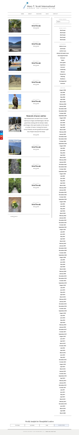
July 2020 (63, 259)
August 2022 (63, 201)
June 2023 (62, 178)
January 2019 (63, 301)
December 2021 (62, 220)
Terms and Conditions (51, 431)
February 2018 (62, 324)
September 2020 (63, 255)
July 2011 (63, 390)
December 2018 (62, 304)
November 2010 (63, 403)
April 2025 (62, 127)
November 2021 (63, 222)
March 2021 (63, 241)
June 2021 (62, 234)
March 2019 (63, 297)
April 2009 (62, 410)
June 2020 (62, 262)
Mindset (63, 72)
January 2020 (63, 273)
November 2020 (63, 250)
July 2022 (63, 204)
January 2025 (63, 134)
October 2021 (62, 225)
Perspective (63, 74)
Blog (47, 13)
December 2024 (62, 136)
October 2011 (62, 387)
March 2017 (63, 343)
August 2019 (63, 285)
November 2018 (63, 306)
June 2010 (62, 406)
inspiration (62, 65)
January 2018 (63, 327)
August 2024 (63, 146)
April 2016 (62, 350)
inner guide (63, 62)
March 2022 (63, 213)
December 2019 (62, 276)
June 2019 (62, 290)
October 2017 (62, 331)
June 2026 (62, 94)
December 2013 (62, 359)
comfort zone (62, 51)
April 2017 (62, 341)
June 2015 (62, 355)
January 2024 (63, 162)
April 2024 (62, 155)
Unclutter (62, 83)
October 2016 (62, 345)
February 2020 (62, 271)
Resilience (62, 78)
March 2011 (63, 399)
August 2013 (63, 364)
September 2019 (63, 283)
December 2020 (62, 248)
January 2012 (63, 383)
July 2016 (63, 348)
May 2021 (62, 236)
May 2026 (62, 97)
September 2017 (63, 334)
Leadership (62, 69)
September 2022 (63, 199)
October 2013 (62, 362)
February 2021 (62, 243)
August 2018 (63, 313)
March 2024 (63, 157)
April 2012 (62, 378)
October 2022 (62, 197)
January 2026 (63, 106)
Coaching (39, 13)
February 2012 (62, 380)
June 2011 (62, 392)
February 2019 (62, 299)
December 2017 (62, 329)
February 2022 (62, 215)
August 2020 (63, 257)
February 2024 (62, 159)
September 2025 (63, 115)
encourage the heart (63, 55)
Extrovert (62, 58)
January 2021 (63, 245)
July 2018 (63, 315)
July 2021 (63, 232)
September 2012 (63, 376)
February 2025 (62, 132)
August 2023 (63, 173)
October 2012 (62, 373)
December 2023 (62, 164)
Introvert (62, 67)
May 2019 (62, 292)
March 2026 (63, 101)
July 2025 (63, 120)
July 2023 (63, 176)
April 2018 (62, 322)
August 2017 (63, 336)
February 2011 (62, 401)
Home (22, 13)
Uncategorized (62, 81)
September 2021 (63, 227)
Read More (36, 46)
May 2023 (62, 180)
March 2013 (63, 369)
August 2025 (63, 118)
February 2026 (62, 104)
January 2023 (63, 190)
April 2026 (62, 99)
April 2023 (62, 183)
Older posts (14, 216)
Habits (62, 60)
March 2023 (63, 185)
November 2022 (63, 194)
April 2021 (62, 238)
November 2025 (63, 111)
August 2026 (63, 90)
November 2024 (63, 139)
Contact (55, 13)
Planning (63, 76)
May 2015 (62, 357)
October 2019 (62, 280)
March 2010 (63, 408)
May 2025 (62, 125)
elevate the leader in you (63, 53)
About (30, 13)
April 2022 (62, 211)
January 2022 (63, 218)
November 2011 (63, 385)
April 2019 (62, 294)
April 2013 (62, 366)
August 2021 (63, 229)
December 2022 (62, 192)
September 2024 (63, 143)
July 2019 (63, 287)
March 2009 (63, 413)
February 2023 (62, 187)
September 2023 (63, 171)
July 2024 (63, 148)
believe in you (62, 46)
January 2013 (63, 371)
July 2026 (63, 92)
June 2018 (62, 317)
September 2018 (63, 310)
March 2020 (63, 269)
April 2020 (62, 266)
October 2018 (62, 308)
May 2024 (62, 152)
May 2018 (62, 320)
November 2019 (63, 278)
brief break (36, 23)
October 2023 (62, 169)
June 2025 (62, 122)
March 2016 (63, 352)
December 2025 (62, 108)
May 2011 (62, 394)
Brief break (36, 26)
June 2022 (62, 206)
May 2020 (62, 264)
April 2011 (62, 396)
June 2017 (62, 338)
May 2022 (62, 208)
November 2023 (63, 166)
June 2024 (62, 150)
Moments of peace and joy (36, 116)
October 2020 (62, 252)
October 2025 (62, 113)
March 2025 (63, 129)
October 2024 (62, 141)
